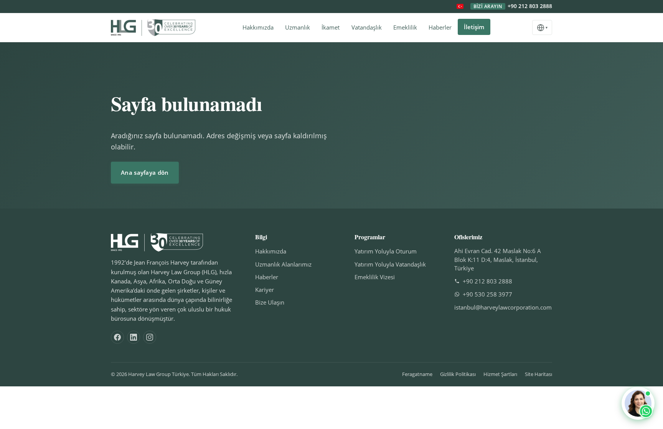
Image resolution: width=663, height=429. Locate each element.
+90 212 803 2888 (512, 6)
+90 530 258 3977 (487, 294)
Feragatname (417, 374)
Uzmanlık (297, 27)
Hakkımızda (258, 27)
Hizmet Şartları (500, 374)
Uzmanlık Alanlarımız (283, 264)
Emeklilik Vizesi (375, 277)
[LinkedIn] (133, 337)
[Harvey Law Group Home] (153, 27)
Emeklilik (405, 27)
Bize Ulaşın (269, 302)
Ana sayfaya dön (145, 172)
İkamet (331, 27)
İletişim (474, 27)
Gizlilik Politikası (458, 374)
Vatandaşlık (366, 27)
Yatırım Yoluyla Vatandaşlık (390, 264)
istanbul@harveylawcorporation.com (503, 307)
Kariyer (264, 289)
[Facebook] (117, 337)
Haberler (440, 27)
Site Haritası (538, 374)
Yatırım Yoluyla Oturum (386, 251)
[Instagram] (149, 337)
